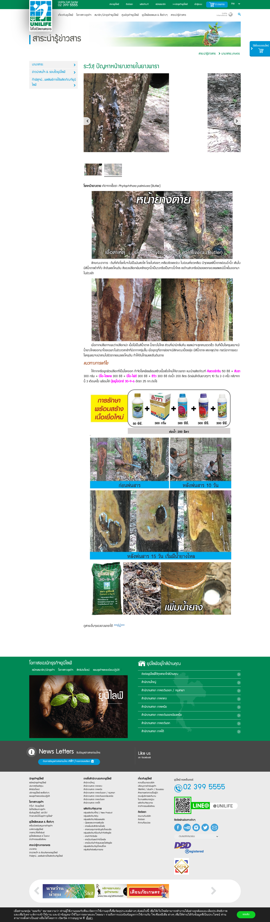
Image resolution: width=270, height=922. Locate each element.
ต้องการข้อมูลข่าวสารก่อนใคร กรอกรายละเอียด (67, 761)
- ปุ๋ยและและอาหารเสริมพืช (94, 823)
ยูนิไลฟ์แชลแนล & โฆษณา (39, 836)
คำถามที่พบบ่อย (144, 823)
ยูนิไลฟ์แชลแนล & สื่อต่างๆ (155, 15)
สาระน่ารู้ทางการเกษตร (39, 845)
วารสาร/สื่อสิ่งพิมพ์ (36, 832)
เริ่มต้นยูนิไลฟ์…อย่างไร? (38, 813)
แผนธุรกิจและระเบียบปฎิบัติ (106, 670)
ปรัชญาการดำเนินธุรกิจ (147, 786)
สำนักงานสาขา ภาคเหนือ (154, 707)
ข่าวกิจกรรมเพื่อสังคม (37, 839)
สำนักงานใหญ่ (149, 682)
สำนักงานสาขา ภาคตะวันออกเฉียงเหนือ (162, 715)
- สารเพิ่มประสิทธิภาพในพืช (94, 826)
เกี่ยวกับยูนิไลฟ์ (65, 15)
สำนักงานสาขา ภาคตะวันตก (156, 723)
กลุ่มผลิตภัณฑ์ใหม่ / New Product (98, 813)
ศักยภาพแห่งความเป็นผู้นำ (148, 793)
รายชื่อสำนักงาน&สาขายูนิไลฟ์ (97, 779)
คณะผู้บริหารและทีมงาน (147, 796)
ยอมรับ (246, 915)
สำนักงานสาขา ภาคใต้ (153, 731)
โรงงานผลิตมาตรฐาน (146, 800)
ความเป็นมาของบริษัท (146, 783)
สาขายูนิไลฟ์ (114, 4)
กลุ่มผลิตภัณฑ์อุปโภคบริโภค (95, 846)
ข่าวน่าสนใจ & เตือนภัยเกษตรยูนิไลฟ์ (43, 852)
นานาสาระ (37, 64)
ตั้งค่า (89, 918)
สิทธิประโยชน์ (83, 670)
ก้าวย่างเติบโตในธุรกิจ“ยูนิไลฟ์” (41, 816)
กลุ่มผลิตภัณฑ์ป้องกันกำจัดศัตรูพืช (97, 833)
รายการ (220, 5)
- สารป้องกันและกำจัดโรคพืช (95, 840)
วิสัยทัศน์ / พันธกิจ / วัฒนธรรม (151, 789)
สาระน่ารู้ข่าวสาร (178, 15)
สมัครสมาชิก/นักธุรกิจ (43, 670)
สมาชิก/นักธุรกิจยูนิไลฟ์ (106, 15)
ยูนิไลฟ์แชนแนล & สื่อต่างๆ (41, 822)
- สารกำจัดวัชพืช (90, 836)
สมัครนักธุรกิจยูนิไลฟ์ (37, 783)
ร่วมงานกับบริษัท (144, 816)
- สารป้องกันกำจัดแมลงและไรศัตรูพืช (98, 843)
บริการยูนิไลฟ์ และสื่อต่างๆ (39, 793)
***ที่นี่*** (119, 626)
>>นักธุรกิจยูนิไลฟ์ (180, 4)
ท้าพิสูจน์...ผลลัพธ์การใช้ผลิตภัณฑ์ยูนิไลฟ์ (54, 83)
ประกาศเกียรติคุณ (36, 786)
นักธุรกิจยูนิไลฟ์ (36, 779)
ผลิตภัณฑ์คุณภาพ (93, 809)
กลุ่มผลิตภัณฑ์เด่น (91, 816)
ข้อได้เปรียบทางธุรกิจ (37, 809)
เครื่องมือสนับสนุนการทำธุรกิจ (41, 826)
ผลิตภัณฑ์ (144, 4)
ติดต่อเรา (129, 4)
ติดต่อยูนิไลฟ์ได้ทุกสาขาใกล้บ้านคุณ (160, 674)
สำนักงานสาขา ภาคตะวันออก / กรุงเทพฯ (163, 690)
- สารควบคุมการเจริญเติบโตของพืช (97, 830)
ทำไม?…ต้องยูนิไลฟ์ (36, 806)
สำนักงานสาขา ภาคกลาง (154, 699)
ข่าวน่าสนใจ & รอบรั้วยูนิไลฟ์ (48, 72)
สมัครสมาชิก (161, 4)
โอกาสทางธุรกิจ (83, 15)
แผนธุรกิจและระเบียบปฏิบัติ (39, 796)
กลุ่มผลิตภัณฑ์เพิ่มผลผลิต (94, 819)
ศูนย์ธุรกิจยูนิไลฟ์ (130, 15)
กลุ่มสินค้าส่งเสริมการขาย (93, 850)
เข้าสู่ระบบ (198, 4)
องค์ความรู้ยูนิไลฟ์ (36, 829)
